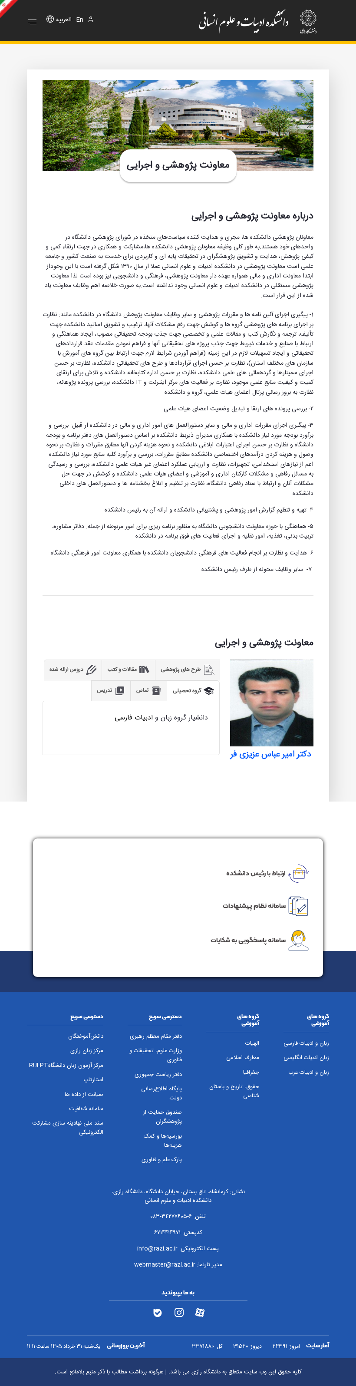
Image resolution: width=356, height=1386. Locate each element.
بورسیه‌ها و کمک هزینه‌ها (163, 1141)
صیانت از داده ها (84, 1094)
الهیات (252, 1043)
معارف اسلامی (242, 1058)
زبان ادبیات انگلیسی (306, 1058)
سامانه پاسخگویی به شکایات (248, 940)
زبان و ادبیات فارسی (306, 1043)
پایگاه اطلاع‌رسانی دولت (161, 1094)
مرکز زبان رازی (86, 1051)
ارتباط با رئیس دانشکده (256, 873)
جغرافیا (251, 1072)
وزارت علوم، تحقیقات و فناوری (155, 1055)
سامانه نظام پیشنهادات (254, 905)
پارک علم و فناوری (162, 1160)
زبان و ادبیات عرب (308, 1072)
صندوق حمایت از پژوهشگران (162, 1117)
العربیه (64, 20)
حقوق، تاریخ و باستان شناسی (234, 1091)
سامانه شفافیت (86, 1109)
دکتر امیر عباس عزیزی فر (272, 755)
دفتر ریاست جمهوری (158, 1074)
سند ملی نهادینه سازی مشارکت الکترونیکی (67, 1128)
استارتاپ (93, 1080)
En (79, 20)
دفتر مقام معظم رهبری (156, 1036)
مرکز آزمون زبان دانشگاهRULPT (66, 1065)
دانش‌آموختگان (85, 1036)
